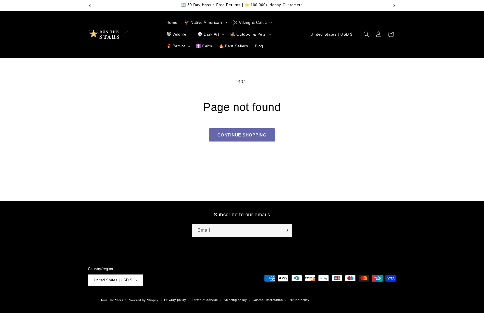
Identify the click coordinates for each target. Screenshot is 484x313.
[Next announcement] (394, 5)
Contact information (268, 300)
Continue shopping (242, 135)
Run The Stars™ (114, 300)
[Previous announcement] (90, 5)
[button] (205, 22)
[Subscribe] (286, 230)
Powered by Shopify (143, 300)
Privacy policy (175, 300)
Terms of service (205, 300)
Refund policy (299, 300)
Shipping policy (235, 300)
